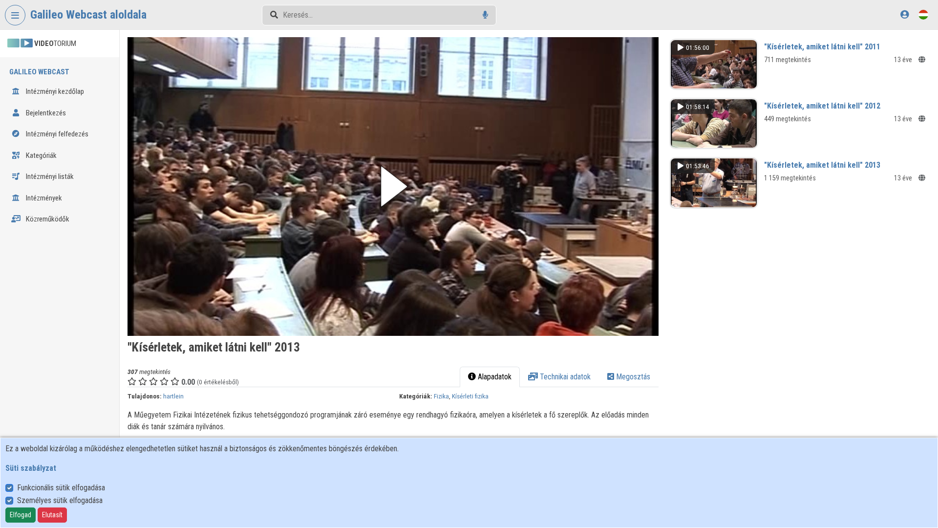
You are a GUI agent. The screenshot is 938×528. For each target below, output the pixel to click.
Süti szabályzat (30, 468)
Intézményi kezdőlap (54, 91)
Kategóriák (40, 155)
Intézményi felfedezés (56, 134)
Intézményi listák (49, 176)
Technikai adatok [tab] (564, 376)
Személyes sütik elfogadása (60, 500)
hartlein (173, 396)
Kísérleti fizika (470, 396)
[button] (393, 186)
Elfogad (20, 515)
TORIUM (55, 43)
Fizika (441, 396)
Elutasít (52, 515)
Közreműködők (46, 219)
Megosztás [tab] (632, 376)
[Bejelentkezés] (904, 14)
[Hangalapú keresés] (485, 15)
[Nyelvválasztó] (923, 14)
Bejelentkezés (45, 113)
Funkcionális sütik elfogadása (61, 487)
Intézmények (43, 198)
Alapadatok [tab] (494, 376)
